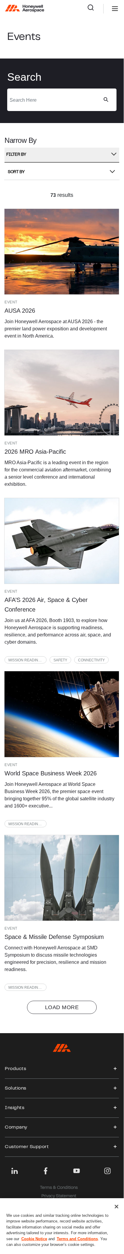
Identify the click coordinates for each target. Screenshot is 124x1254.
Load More (62, 1007)
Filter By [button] (16, 155)
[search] (105, 99)
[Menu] (106, 8)
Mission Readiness (26, 660)
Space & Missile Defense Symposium (54, 937)
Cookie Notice (34, 1239)
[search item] (62, 251)
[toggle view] (115, 1068)
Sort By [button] (16, 172)
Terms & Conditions (59, 1188)
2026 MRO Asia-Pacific (35, 451)
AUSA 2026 (20, 310)
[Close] (116, 1206)
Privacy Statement (58, 1196)
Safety (60, 660)
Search (95, 9)
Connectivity (91, 660)
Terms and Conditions (77, 1239)
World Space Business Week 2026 (51, 773)
